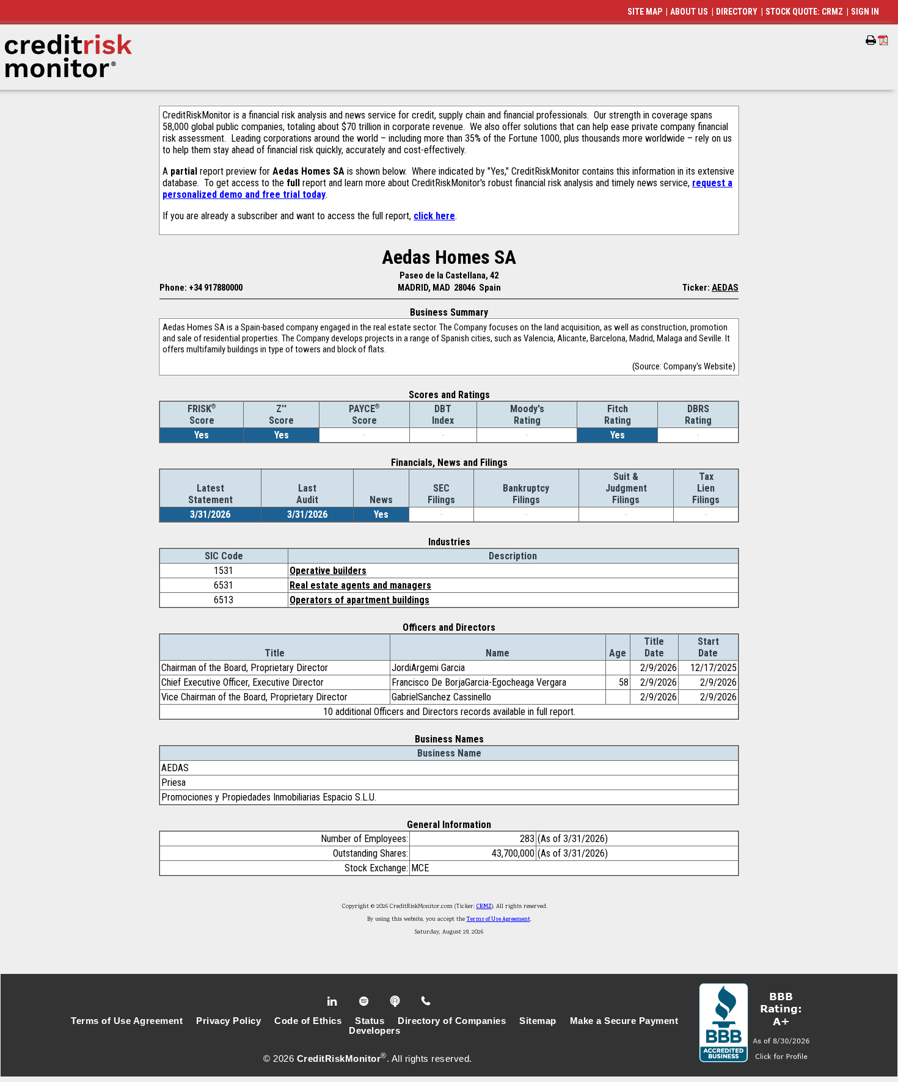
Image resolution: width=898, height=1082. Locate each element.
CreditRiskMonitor (339, 1059)
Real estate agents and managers (360, 585)
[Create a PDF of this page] (883, 40)
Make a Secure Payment (624, 1021)
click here (434, 216)
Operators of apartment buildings (359, 600)
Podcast (396, 1001)
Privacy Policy (228, 1021)
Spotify (365, 1001)
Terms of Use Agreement (498, 919)
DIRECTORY (736, 11)
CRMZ (484, 906)
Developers (374, 1031)
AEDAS (725, 287)
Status (369, 1021)
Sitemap (538, 1021)
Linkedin (333, 1001)
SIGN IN (865, 11)
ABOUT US (689, 11)
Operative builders (328, 570)
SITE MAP (644, 11)
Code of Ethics (307, 1021)
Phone (427, 1001)
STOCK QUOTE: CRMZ (804, 11)
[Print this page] (871, 40)
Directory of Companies (452, 1021)
